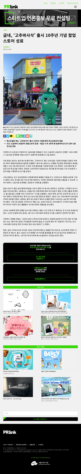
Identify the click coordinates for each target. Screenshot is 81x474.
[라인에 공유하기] (17, 136)
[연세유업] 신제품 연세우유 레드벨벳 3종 (14, 337)
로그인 (46, 3)
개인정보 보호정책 (21, 445)
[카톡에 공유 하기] (11, 136)
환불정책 (32, 445)
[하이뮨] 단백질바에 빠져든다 (11, 371)
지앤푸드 (6, 47)
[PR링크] (11, 6)
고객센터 (61, 3)
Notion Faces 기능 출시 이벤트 (11, 311)
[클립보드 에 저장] (30, 136)
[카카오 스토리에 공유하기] (14, 136)
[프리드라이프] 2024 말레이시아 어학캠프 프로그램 (55, 399)
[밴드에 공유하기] (21, 136)
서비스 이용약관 (8, 445)
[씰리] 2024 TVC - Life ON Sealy (12, 399)
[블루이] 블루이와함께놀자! (48, 371)
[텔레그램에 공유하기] (24, 136)
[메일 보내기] (27, 136)
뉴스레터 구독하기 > (40, 419)
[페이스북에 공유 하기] (4, 136)
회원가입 (53, 3)
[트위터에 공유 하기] (8, 136)
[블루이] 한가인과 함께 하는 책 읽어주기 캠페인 (54, 337)
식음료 (5, 30)
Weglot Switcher (72, 3)
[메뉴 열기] (75, 7)
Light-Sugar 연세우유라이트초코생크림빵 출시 (53, 311)
